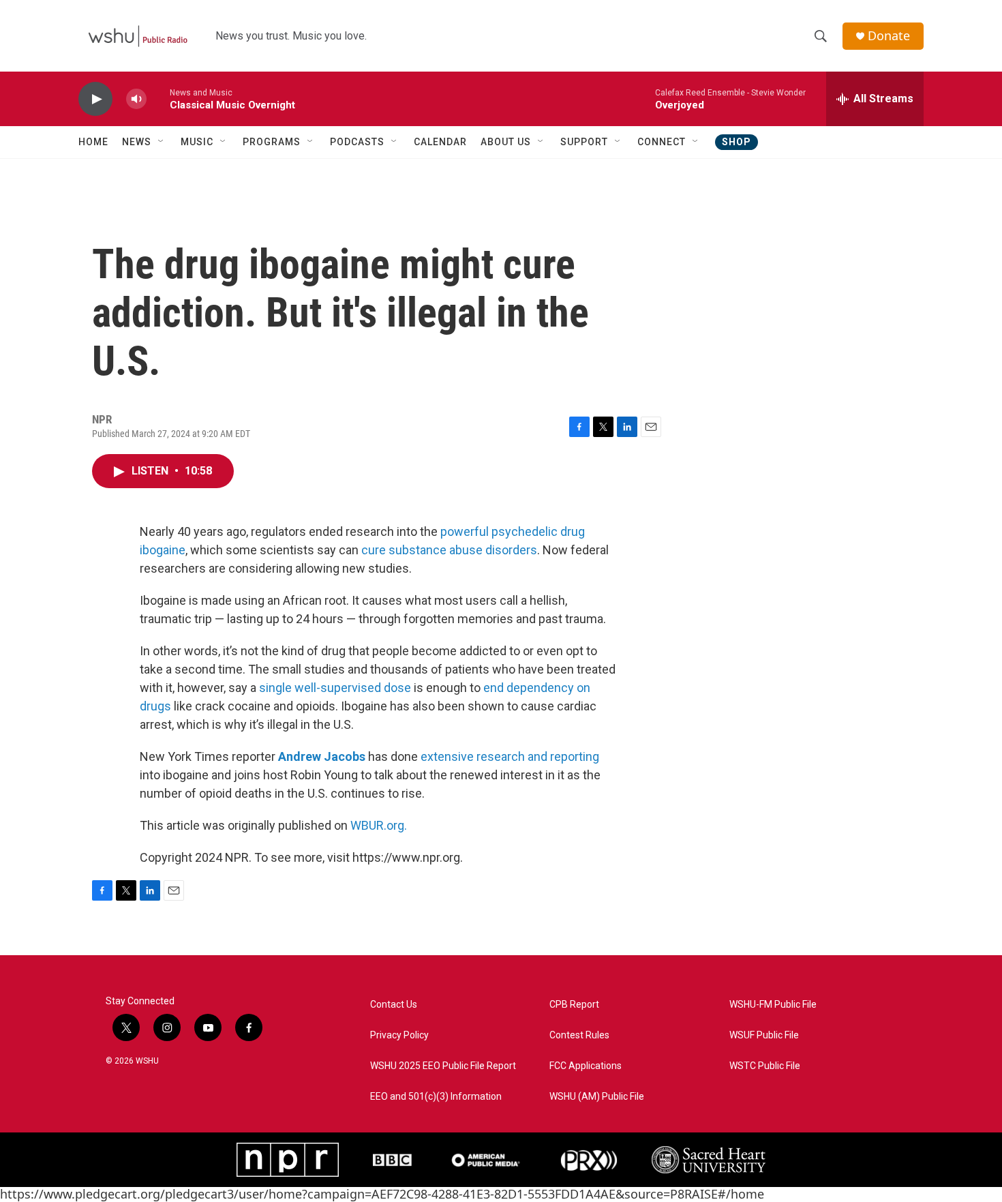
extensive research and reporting (510, 756)
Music (197, 141)
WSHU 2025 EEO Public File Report (443, 1066)
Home (93, 141)
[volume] (136, 99)
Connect (661, 141)
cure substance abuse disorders (449, 550)
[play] (95, 99)
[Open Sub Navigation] (161, 141)
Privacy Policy (399, 1035)
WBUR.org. (378, 825)
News (136, 141)
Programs (272, 141)
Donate (889, 36)
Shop (736, 141)
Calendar (440, 141)
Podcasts (357, 141)
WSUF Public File (764, 1035)
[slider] (158, 98)
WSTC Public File (764, 1066)
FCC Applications (585, 1066)
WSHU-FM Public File (773, 1005)
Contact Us (393, 1005)
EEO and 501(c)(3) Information (436, 1097)
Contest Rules (579, 1035)
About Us (506, 141)
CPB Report (574, 1005)
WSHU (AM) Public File (596, 1097)
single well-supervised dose (335, 687)
